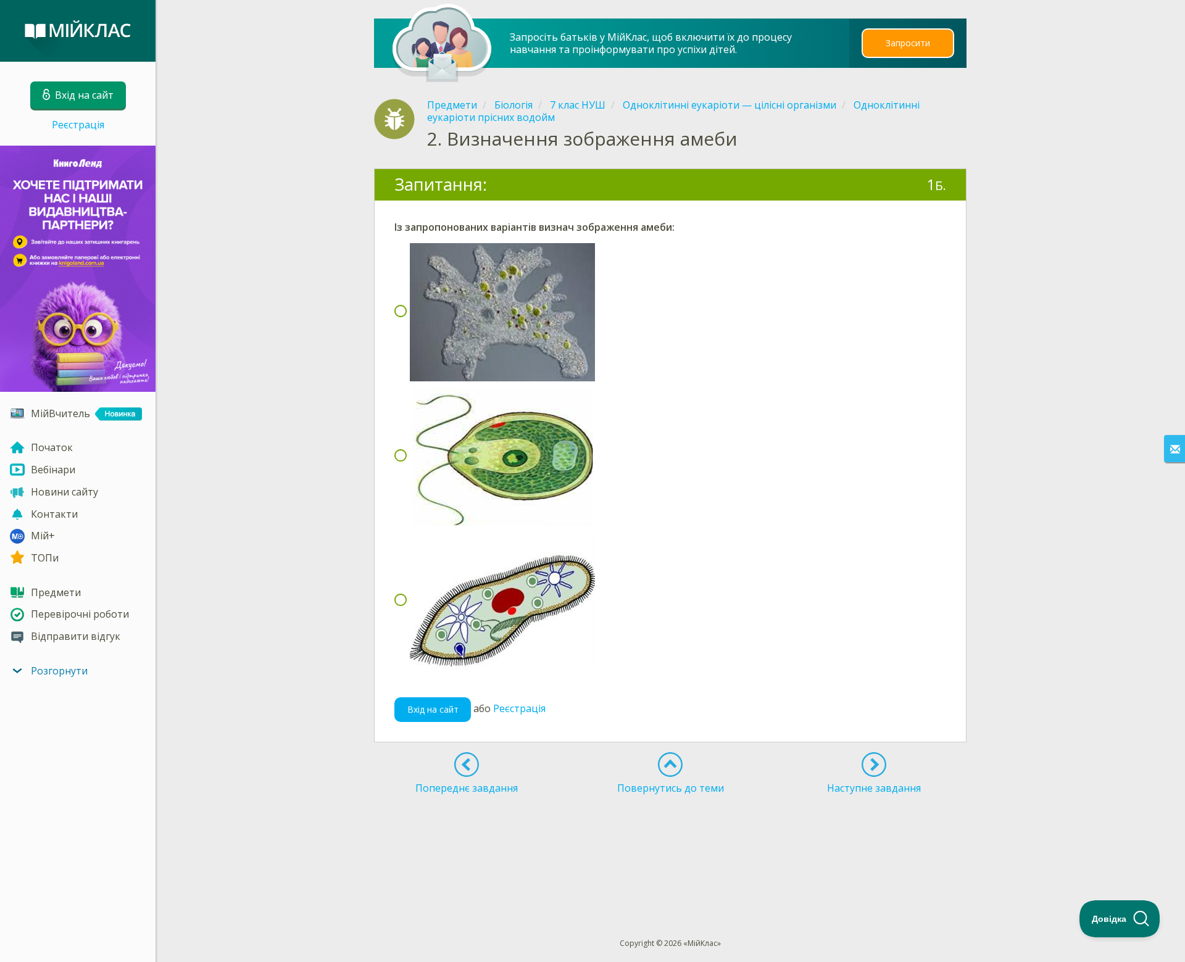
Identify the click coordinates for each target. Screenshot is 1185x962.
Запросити (908, 43)
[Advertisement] (671, 844)
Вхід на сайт (433, 709)
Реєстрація (78, 124)
